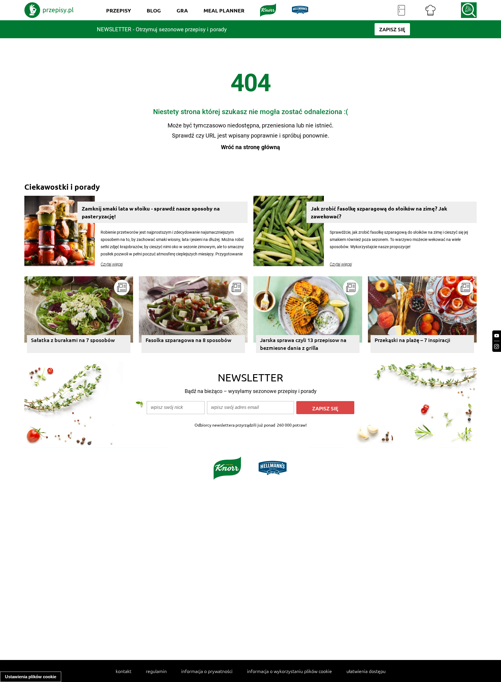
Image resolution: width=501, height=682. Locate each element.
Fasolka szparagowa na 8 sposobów (188, 340)
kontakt (123, 671)
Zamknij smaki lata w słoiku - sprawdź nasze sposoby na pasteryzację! (151, 212)
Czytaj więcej (112, 264)
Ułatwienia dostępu (366, 671)
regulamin (156, 671)
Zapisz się (325, 408)
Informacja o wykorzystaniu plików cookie (289, 671)
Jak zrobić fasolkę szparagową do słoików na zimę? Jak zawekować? (379, 212)
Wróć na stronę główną (250, 147)
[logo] (49, 10)
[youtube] (497, 335)
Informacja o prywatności (207, 671)
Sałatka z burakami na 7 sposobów (73, 340)
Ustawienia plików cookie (30, 676)
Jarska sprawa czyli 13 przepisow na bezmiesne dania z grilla (303, 344)
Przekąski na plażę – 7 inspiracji (412, 340)
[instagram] (497, 346)
